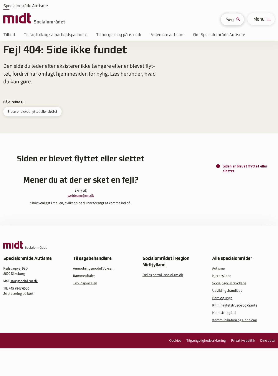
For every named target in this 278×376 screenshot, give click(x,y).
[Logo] (34, 19)
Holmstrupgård (224, 312)
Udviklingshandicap (227, 290)
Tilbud (9, 34)
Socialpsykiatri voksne (229, 283)
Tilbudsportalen (85, 283)
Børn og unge (222, 298)
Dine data (267, 340)
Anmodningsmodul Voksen (93, 268)
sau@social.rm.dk (24, 281)
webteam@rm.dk (81, 195)
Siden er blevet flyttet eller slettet (32, 111)
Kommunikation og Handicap (234, 320)
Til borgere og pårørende (119, 34)
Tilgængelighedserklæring (206, 340)
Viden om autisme (167, 34)
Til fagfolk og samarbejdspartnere (55, 34)
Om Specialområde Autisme (219, 34)
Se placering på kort (18, 293)
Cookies (175, 340)
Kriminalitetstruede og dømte (234, 305)
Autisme (218, 268)
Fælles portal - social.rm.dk (162, 275)
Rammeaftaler (84, 275)
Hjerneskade (221, 275)
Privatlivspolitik (243, 340)
